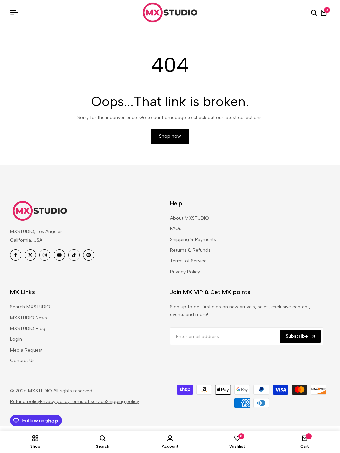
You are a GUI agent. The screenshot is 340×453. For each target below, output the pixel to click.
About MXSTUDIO (189, 218)
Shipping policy (122, 401)
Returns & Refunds (190, 250)
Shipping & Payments (193, 239)
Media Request (26, 350)
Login (16, 339)
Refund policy (25, 401)
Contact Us (22, 360)
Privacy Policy (185, 272)
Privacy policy (55, 401)
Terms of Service (188, 261)
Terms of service (88, 401)
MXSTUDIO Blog (27, 328)
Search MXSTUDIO (30, 307)
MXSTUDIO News (28, 318)
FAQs (175, 228)
